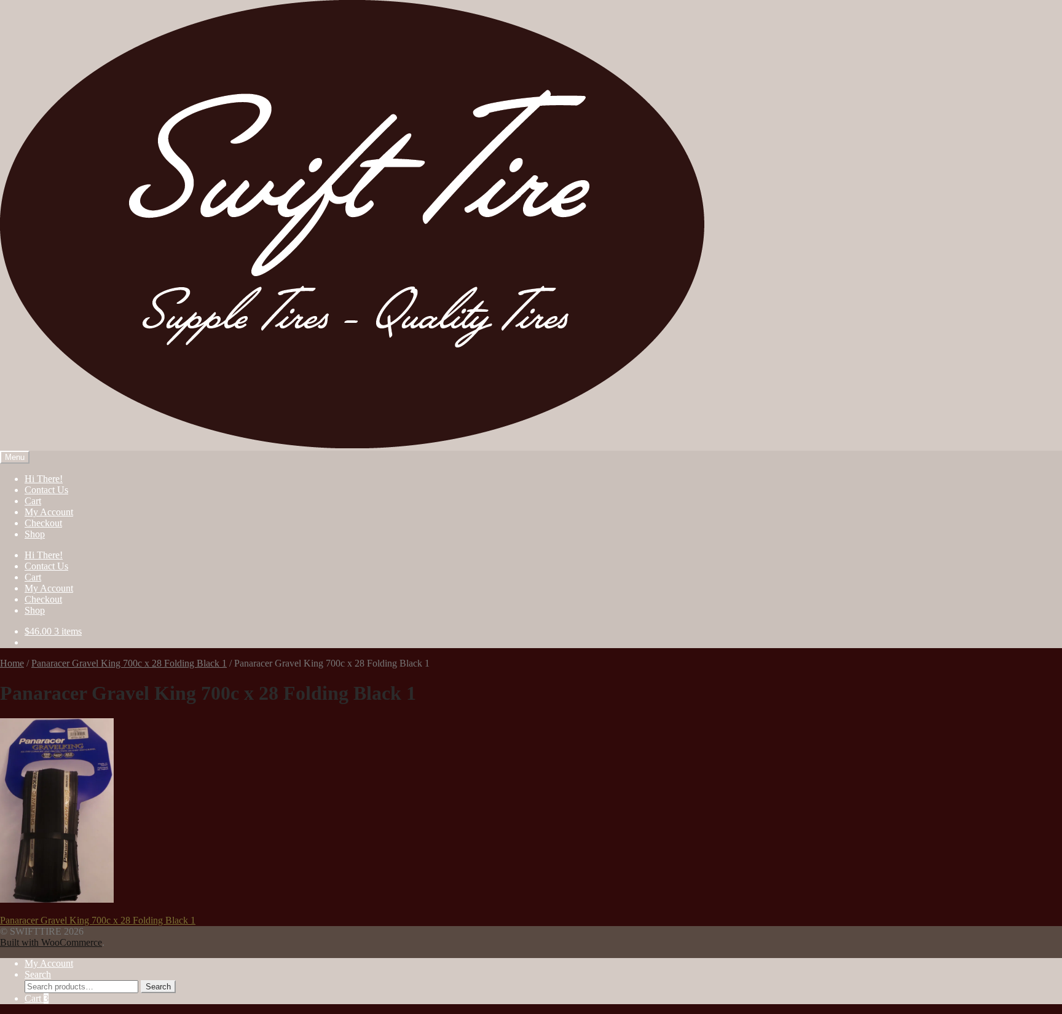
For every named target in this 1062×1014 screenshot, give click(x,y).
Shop (35, 534)
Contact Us (46, 490)
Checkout (43, 523)
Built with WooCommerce (51, 942)
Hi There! (44, 478)
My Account (49, 512)
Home (12, 663)
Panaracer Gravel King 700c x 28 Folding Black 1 (129, 663)
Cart (33, 501)
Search (38, 974)
